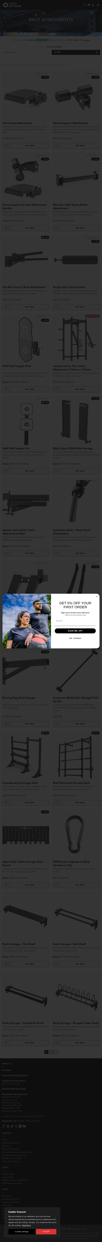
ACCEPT (46, 1231)
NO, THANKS (75, 638)
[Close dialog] (96, 596)
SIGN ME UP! (75, 631)
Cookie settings (21, 1231)
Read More (26, 1225)
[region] (32, 1222)
